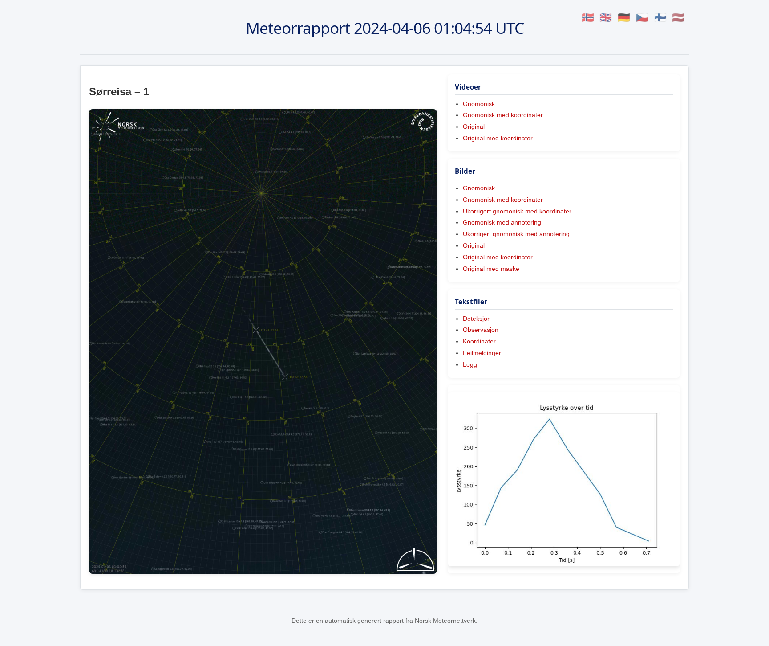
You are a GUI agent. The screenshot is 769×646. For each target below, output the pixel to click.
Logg (470, 364)
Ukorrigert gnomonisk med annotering (516, 233)
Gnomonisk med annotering (502, 222)
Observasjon (480, 329)
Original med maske (491, 268)
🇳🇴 (588, 17)
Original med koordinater (498, 138)
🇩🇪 (624, 17)
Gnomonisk (479, 103)
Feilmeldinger (482, 352)
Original (474, 126)
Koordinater (479, 341)
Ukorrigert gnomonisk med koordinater (517, 211)
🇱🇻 (678, 17)
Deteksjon (477, 318)
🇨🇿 (642, 17)
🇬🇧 (605, 17)
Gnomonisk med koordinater (503, 115)
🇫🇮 (660, 17)
